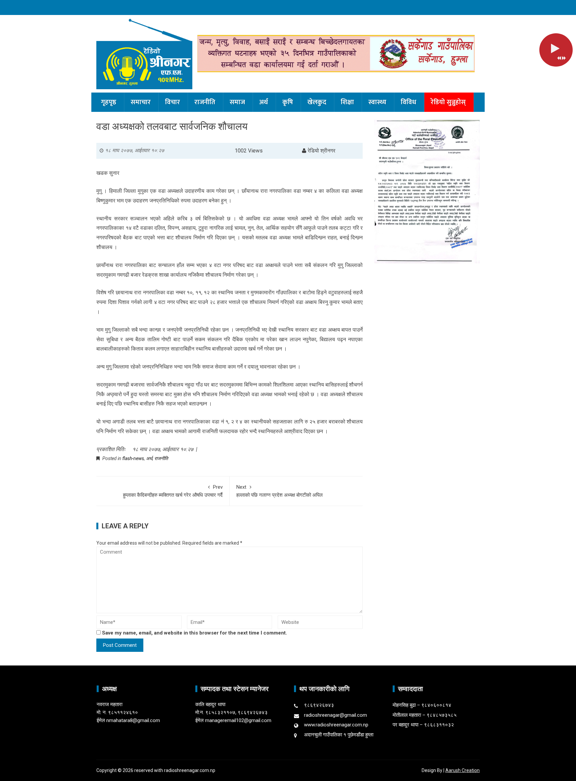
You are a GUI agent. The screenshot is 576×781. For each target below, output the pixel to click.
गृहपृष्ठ (108, 102)
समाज (237, 102)
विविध (408, 102)
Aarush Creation (462, 770)
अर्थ (263, 102)
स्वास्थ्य (377, 102)
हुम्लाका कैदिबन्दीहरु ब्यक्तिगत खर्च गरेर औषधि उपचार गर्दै (173, 491)
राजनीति (204, 102)
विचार (172, 102)
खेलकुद (316, 102)
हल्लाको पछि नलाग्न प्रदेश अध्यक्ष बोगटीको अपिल (279, 491)
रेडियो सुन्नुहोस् (448, 102)
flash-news (133, 458)
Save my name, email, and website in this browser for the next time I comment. (194, 633)
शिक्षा (347, 102)
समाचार (141, 102)
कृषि (287, 102)
